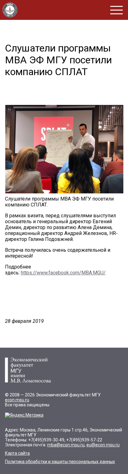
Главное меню (116, 10)
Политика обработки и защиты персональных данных (60, 461)
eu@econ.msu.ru (103, 444)
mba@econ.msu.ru (66, 444)
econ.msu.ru (17, 399)
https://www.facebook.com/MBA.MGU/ (63, 273)
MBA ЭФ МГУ (9, 9)
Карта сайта (17, 453)
